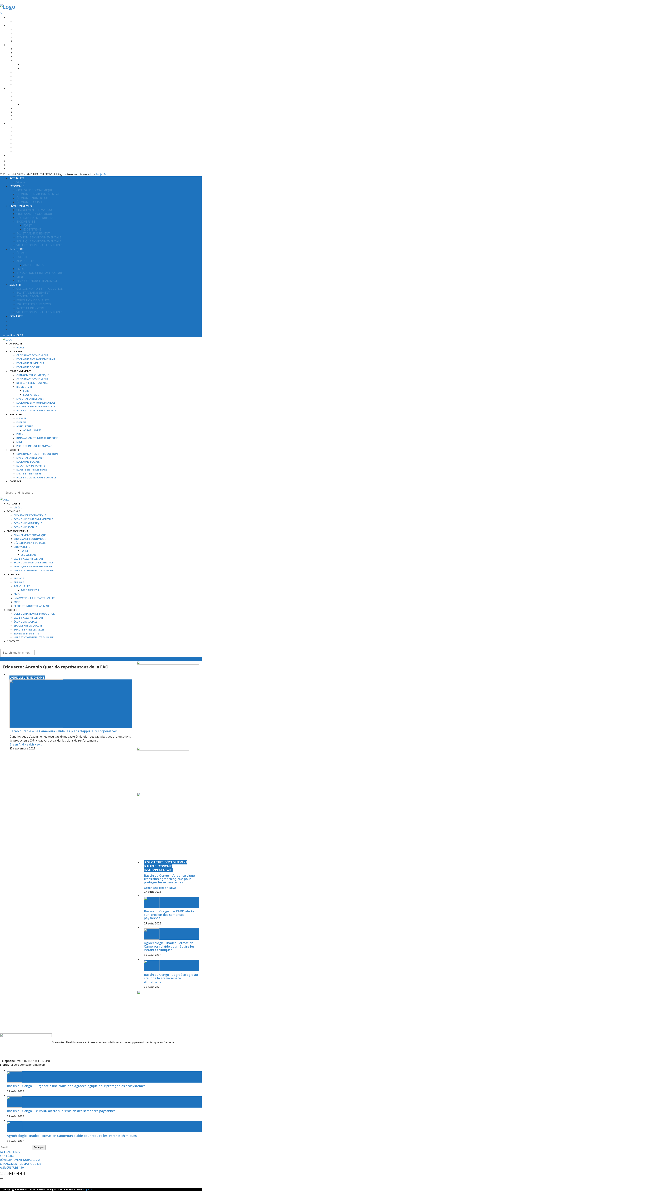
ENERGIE (19, 96)
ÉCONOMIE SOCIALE (25, 41)
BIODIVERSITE (22, 60)
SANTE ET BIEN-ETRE (26, 147)
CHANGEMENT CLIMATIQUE (30, 49)
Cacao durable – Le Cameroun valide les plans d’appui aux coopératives (63, 731)
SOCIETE (12, 123)
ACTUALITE (13, 17)
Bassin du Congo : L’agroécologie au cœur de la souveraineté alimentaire (171, 978)
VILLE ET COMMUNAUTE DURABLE (34, 84)
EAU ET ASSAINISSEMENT (28, 72)
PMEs (17, 108)
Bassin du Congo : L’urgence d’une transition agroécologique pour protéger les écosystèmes (169, 878)
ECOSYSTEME (28, 68)
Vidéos (18, 21)
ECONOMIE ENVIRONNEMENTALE (33, 33)
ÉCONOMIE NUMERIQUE (28, 37)
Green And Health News (25, 744)
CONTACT (13, 155)
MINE (17, 115)
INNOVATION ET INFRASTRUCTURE (34, 112)
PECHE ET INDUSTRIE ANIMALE (32, 119)
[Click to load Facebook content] (1, 1178)
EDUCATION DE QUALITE (28, 139)
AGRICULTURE (22, 100)
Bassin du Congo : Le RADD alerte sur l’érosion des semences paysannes (169, 914)
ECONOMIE (13, 25)
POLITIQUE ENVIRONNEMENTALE (33, 80)
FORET (24, 64)
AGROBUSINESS (30, 104)
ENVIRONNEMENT (17, 45)
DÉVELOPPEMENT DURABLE (30, 56)
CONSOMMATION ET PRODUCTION (34, 127)
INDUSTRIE (13, 88)
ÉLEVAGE (19, 92)
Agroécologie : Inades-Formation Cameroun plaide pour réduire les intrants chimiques (169, 946)
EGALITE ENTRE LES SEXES (29, 143)
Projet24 (101, 174)
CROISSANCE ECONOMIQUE (30, 29)
